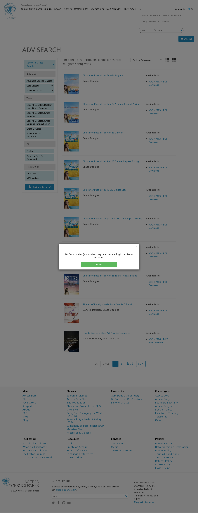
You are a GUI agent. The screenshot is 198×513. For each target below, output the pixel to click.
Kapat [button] (99, 264)
